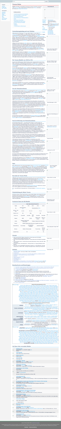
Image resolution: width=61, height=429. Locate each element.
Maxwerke (47, 295)
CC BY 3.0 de (31, 361)
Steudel (53, 298)
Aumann (28, 331)
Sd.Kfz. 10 (45, 316)
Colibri (57, 287)
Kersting (33, 337)
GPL (31, 349)
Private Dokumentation (17, 258)
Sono (22, 341)
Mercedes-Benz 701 (43, 313)
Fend (32, 334)
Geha (43, 291)
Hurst (55, 336)
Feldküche (33, 320)
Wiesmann (45, 329)
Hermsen (38, 336)
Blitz (23, 287)
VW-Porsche (34, 342)
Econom (20, 334)
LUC (47, 294)
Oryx (52, 295)
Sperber (45, 298)
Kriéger (23, 294)
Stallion (27, 341)
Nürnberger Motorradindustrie (22, 8)
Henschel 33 (48, 311)
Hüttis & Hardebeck (54, 292)
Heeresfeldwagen (43, 320)
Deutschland (53, 26)
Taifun (25, 299)
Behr (40, 286)
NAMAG (35, 295)
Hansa (56, 291)
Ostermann (47, 339)
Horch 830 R (29, 307)
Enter (22, 377)
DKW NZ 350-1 (32, 304)
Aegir (31, 285)
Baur (51, 331)
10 (15, 149)
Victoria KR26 (16, 259)
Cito (51, 287)
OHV (18, 69)
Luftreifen (25, 43)
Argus (56, 285)
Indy (57, 336)
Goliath (31, 335)
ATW (26, 331)
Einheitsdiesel (29, 311)
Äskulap (24, 286)
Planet (34, 296)
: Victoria (17, 251)
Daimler (34, 288)
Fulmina (37, 291)
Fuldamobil (42, 334)
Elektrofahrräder (26, 196)
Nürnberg (49, 26)
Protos (55, 296)
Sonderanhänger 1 (27, 323)
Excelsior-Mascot (31, 290)
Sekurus (24, 298)
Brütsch (28, 332)
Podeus (37, 296)
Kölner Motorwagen (51, 293)
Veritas (26, 342)
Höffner (47, 336)
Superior (22, 299)
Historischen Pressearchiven (38, 260)
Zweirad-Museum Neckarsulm (52, 126)
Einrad (49, 289)
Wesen (30, 301)
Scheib (44, 340)
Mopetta (29, 339)
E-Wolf (30, 334)
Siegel (27, 298)
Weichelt (56, 300)
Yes (51, 342)
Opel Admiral (35, 308)
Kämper (29, 293)
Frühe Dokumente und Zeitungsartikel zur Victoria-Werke (22, 260)
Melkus (41, 343)
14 (35, 195)
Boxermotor (32, 69)
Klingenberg (45, 293)
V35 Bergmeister (16, 257)
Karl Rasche (22, 98)
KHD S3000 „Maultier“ (37, 317)
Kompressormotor (28, 74)
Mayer (50, 295)
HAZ (26, 336)
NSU (36, 126)
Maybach (46, 338)
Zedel (17, 50)
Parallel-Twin (39, 90)
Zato (53, 342)
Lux (55, 294)
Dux (30, 289)
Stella (51, 298)
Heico (27, 328)
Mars (28, 295)
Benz (42, 286)
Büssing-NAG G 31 (40, 310)
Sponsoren (14, 117)
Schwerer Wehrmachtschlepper (52, 317)
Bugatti (38, 287)
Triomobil (53, 299)
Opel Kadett (39, 308)
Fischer (55, 290)
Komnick (55, 293)
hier (7, 424)
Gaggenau (40, 291)
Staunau (30, 341)
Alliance (34, 285)
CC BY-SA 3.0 (29, 365)
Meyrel (56, 295)
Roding (31, 329)
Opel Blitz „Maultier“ (55, 316)
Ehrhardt (39, 289)
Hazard (29, 336)
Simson (39, 298)
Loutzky (44, 294)
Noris (40, 295)
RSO (51, 318)
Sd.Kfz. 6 (32, 316)
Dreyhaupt (20, 289)
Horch (49, 292)
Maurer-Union (43, 295)
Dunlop (31, 43)
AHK (45, 330)
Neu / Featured (4, 8)
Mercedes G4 (26, 308)
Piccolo (32, 296)
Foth (31, 291)
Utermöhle (25, 300)
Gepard (46, 334)
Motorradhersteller (50, 32)
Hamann (24, 328)
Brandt (29, 287)
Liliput (37, 294)
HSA (53, 336)
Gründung (44, 21)
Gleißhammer (16, 36)
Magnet (25, 295)
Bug (31, 332)
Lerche (34, 294)
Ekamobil (51, 289)
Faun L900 (33, 311)
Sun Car (45, 341)
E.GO (54, 333)
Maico (44, 338)
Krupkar (26, 294)
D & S (32, 333)
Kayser (34, 293)
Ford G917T (38, 311)
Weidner (40, 342)
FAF (37, 290)
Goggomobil (27, 335)
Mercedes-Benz (43, 328)
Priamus (46, 296)
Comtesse (28, 333)
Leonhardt (23, 338)
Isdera (34, 328)
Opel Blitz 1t (31, 314)
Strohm (42, 341)
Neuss (38, 295)
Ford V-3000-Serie (43, 311)
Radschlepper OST (47, 318)
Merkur (52, 338)
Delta (36, 333)
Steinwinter (34, 341)
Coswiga (25, 288)
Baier (22, 395)
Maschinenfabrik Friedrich (37, 165)
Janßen (22, 337)
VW (39, 329)
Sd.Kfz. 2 (25, 316)
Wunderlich (48, 301)
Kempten (37, 293)
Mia (21, 339)
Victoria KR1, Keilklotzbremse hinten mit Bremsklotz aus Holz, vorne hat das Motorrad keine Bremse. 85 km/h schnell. (33, 268)
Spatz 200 (29, 166)
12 (34, 160)
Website (19, 279)
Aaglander (26, 327)
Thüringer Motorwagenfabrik (37, 299)
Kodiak (46, 337)
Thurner (51, 341)
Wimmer (36, 301)
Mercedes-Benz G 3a (50, 312)
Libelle (27, 338)
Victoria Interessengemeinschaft (19, 256)
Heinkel (32, 336)
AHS (47, 330)
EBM (36, 289)
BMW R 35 (47, 304)
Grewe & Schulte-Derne (38, 335)
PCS (50, 339)
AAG (24, 285)
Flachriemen (38, 47)
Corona (20, 288)
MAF (57, 294)
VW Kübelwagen (35, 309)
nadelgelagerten (28, 158)
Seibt (52, 340)
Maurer (39, 295)
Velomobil (30, 300)
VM (31, 342)
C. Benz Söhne (42, 287)
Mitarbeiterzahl (44, 29)
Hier (11, 424)
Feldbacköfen (38, 320)
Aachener (21, 285)
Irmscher (31, 328)
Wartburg (52, 300)
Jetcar (25, 337)
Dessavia (47, 288)
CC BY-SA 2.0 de (32, 391)
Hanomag (50, 335)
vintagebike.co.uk (18, 270)
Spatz (25, 341)
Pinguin (22, 340)
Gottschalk (49, 291)
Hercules (35, 7)
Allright (37, 285)
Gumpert (44, 335)
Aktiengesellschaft (50, 20)
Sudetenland (17, 99)
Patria (20, 296)
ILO (21, 83)
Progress (52, 296)
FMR (39, 334)
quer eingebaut (36, 64)
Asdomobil (20, 286)
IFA (39, 343)
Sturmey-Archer (14, 80)
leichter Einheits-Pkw (37, 306)
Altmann (39, 285)
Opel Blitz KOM (30, 319)
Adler (29, 285)
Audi (28, 286)
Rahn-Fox (29, 340)
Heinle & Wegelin (29, 292)
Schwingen (33, 158)
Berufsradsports (19, 117)
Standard (48, 298)
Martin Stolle (14, 68)
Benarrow (53, 331)
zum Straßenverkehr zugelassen (40, 188)
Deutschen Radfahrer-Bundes (35, 115)
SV (19, 63)
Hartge (20, 336)
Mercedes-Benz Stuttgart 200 (35, 307)
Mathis (37, 295)
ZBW (45, 260)
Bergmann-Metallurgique (54, 286)
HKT (28, 328)
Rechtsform (44, 20)
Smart (37, 329)
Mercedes (53, 295)
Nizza (37, 339)
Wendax (46, 342)
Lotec (39, 338)
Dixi (56, 288)
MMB (21, 295)
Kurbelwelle (14, 65)
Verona (23, 342)
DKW (49, 24)
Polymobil (40, 296)
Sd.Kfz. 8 (39, 316)
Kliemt (42, 293)
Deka (40, 288)
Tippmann (44, 299)
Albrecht (52, 330)
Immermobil (22, 293)
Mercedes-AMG (38, 328)
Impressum (26, 427)
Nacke (28, 295)
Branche (43, 32)
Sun (20, 299)
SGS (57, 340)
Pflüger (25, 296)
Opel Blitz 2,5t (36, 314)
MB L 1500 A (30, 308)
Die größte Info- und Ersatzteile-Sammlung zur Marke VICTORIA (24, 254)
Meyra (20, 339)
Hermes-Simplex (41, 292)
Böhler (20, 332)
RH (31, 340)
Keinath (30, 337)
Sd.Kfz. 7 (35, 316)
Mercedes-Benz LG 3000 (28, 313)
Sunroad (48, 341)
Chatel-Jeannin (47, 287)
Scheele (40, 297)
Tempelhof (31, 299)
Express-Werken (54, 23)
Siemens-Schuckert (34, 298)
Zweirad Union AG (55, 25)
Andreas (45, 285)
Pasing (57, 295)
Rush (35, 329)
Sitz (43, 26)
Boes (27, 287)
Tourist (47, 299)
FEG (47, 290)
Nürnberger (38, 35)
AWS (35, 331)
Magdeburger (22, 295)
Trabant (48, 343)
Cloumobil (53, 287)
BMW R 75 (55, 304)
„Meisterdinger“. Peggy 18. (47, 276)
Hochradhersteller (50, 30)
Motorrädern (25, 40)
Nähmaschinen (33, 137)
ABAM (27, 285)
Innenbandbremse (27, 149)
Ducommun (24, 289)
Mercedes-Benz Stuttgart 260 (45, 307)
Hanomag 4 (43, 306)
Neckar (34, 339)
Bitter (43, 327)
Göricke (45, 291)
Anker (48, 285)
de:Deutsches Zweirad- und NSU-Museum (36, 408)
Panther (54, 295)
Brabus (51, 327)
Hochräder (26, 36)
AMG (42, 285)
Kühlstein (31, 294)
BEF (38, 286)
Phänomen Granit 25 (46, 314)
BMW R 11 (40, 304)
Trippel (21, 342)
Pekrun (22, 296)
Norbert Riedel (38, 109)
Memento (24, 269)
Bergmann (48, 286)
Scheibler (43, 297)
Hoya (38, 195)
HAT (22, 336)
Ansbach (50, 285)
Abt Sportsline (31, 327)
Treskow (50, 299)
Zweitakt (16, 110)
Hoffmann (44, 336)
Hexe (45, 292)
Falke (42, 290)
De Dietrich (37, 288)
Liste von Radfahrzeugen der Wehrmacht (37, 303)
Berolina (20, 287)
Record (25, 297)
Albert (50, 330)
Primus (49, 296)
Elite (57, 289)
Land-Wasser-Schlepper (39, 318)
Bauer (49, 331)
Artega (23, 331)
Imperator (25, 293)
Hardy (56, 335)
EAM (56, 333)
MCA (49, 338)
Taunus (28, 299)
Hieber (41, 336)
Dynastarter (34, 147)
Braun (32, 287)
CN (57, 332)
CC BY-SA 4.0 (28, 377)
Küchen (26, 104)
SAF (37, 297)
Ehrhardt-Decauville (44, 289)
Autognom (31, 286)
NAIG (33, 295)
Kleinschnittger (42, 337)
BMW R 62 (51, 304)
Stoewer (56, 298)
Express (35, 290)
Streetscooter (38, 341)
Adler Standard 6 (26, 306)
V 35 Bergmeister (28, 140)
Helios (34, 292)
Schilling (46, 297)
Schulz (53, 297)
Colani (21, 333)
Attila (26, 286)
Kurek (56, 337)
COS (23, 288)
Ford (56, 327)
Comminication (24, 333)
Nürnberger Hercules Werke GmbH (32, 185)
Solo (20, 341)
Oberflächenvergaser (29, 47)
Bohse (22, 332)
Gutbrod (47, 335)
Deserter (39, 333)
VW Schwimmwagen (42, 309)
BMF (25, 287)
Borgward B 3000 (26, 310)
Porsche (56, 328)
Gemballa (20, 328)
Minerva (13, 50)
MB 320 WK (55, 307)
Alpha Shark (56, 330)
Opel (44, 295)
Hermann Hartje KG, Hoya (19, 282)
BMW (45, 327)
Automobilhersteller (51, 33)
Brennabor (35, 287)
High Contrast (23, 361)
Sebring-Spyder (48, 340)
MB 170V (51, 307)
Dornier (44, 333)
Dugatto (47, 333)
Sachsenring (45, 343)
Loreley (42, 294)
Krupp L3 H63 (53, 311)
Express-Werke (40, 178)
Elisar (23, 334)
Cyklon (31, 288)
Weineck (42, 329)
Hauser (24, 336)
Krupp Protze (26, 312)
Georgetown (52, 167)
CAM (39, 332)
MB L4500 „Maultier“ (44, 317)
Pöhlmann (25, 340)
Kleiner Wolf (37, 337)
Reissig (31, 297)
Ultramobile (21, 300)
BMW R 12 (44, 304)
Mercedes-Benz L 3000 (36, 313)
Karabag (34, 336)
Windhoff (40, 301)
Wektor (43, 342)
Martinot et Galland (32, 295)
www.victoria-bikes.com (51, 34)
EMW (19, 290)
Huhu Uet (22, 365)
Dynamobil (33, 289)
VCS (28, 300)
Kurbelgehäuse (36, 91)
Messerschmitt (55, 338)
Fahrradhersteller (50, 31)
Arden (37, 327)
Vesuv (34, 300)
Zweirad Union (16, 7)
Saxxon (41, 340)
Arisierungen (40, 98)
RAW (23, 297)
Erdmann (26, 290)
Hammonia (52, 291)
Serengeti (54, 340)
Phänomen (28, 296)
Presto (43, 296)
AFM (43, 330)
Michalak (24, 339)
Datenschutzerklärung (33, 427)
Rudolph (36, 340)
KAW (31, 293)
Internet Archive (35, 269)
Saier (39, 340)
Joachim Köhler (23, 407)
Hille (47, 292)
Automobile (29, 52)
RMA (33, 340)
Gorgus (33, 335)
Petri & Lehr (53, 339)
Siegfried (29, 298)
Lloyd (39, 294)
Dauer (34, 333)
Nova (44, 339)
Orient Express (48, 295)
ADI (39, 330)
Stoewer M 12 (44, 308)
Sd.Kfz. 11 (49, 316)
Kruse (28, 294)
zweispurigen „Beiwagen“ (32, 51)
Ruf (33, 329)
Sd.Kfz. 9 (42, 316)
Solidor (42, 298)
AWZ (35, 343)
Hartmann (21, 292)
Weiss (23, 301)
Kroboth (51, 337)
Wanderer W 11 (47, 309)
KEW (39, 293)
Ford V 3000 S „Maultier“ (29, 317)
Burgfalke (36, 332)
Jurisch (27, 337)
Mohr (27, 339)
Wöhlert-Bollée (44, 301)
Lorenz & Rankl (33, 338)
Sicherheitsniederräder (40, 36)
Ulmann (56, 299)
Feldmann (49, 290)
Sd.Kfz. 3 (29, 316)
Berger (45, 286)
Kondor (20, 294)
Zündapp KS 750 (44, 305)
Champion (52, 332)
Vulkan (46, 300)
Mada (41, 338)
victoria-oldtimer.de (19, 269)
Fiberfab (37, 334)
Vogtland (43, 300)
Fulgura (34, 291)
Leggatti (20, 338)
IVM (20, 337)
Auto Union (32, 331)
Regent (28, 297)
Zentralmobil (53, 301)
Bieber (57, 331)
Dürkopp (28, 289)
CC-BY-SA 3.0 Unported (35, 422)
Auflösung (44, 22)
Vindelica (39, 300)
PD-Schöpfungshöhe (22, 372)
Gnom (24, 335)
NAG (31, 295)
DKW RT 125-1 (27, 304)
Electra (55, 289)
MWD (26, 295)
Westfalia (33, 301)
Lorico (37, 338)
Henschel (36, 292)
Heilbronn (25, 292)
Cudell (43, 49)
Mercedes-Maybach (50, 328)
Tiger (54, 341)
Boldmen (48, 327)
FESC (34, 334)
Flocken (29, 291)
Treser (56, 341)
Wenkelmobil (27, 301)
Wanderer (49, 300)
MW (32, 339)
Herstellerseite (16, 252)
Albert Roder (42, 106)
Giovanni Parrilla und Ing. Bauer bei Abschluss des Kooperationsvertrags (25, 261)
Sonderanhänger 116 (54, 324)
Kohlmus (48, 337)
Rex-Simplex (34, 297)
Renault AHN (41, 315)
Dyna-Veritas (51, 333)
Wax (37, 342)
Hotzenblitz (50, 336)
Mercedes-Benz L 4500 (50, 313)
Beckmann (35, 286)
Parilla (32, 157)
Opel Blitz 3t (40, 314)
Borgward (25, 332)
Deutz (55, 288)
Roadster (35, 166)
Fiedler (53, 290)
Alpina (35, 327)
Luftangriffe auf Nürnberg (39, 111)
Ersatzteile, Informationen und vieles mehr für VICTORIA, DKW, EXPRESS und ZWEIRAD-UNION (29, 253)
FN (40, 49)
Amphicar (20, 331)
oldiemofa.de (17, 273)
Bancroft (46, 331)
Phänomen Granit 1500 (53, 314)
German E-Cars (50, 334)
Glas (54, 334)
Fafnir (39, 49)
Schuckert (50, 297)
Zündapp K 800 (49, 305)
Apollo (53, 285)
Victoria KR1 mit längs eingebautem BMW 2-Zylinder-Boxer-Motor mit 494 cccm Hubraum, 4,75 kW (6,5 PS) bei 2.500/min (34, 267)
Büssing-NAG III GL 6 (33, 310)
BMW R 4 (36, 304)
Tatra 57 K (53, 308)
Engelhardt (22, 290)
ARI (39, 327)
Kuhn (54, 337)
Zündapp (56, 342)
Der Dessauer (44, 288)
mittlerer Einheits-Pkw (48, 306)
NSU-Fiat (41, 339)
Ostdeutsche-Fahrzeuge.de (48, 275)
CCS (41, 332)
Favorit (44, 290)
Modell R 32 (25, 67)
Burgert (33, 332)
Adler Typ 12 (32, 306)
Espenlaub (26, 334)
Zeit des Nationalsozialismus (25, 99)
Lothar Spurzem (23, 391)
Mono (24, 295)
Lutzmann (52, 294)
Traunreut (20, 166)
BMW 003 (16, 111)
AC (37, 330)
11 (30, 149)
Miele (19, 295)
